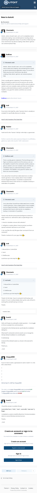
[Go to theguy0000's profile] (3, 358)
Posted (12, 32)
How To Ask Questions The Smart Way (11, 119)
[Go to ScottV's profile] (3, 318)
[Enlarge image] (23, 235)
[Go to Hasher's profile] (3, 128)
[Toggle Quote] (4, 62)
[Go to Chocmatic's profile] (3, 31)
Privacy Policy (15, 488)
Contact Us (23, 488)
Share (9, 471)
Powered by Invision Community (18, 490)
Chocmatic (6, 22)
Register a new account (18, 448)
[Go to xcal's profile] (3, 106)
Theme (6, 488)
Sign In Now (18, 460)
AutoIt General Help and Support (19, 24)
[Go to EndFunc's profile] (3, 55)
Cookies (30, 488)
